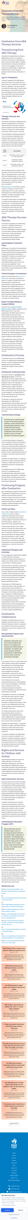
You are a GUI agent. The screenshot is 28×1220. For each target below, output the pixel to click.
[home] (5, 3)
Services (14, 1158)
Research (14, 1173)
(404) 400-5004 (15, 1186)
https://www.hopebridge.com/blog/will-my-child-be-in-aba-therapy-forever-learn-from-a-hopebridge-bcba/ (13, 916)
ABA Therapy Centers (14, 1180)
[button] (25, 2)
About (14, 1155)
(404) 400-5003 (15, 1189)
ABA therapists (9, 187)
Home (14, 1153)
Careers (14, 1160)
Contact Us (14, 1168)
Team (14, 1165)
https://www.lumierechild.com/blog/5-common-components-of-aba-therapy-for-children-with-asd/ (13, 922)
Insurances (14, 1163)
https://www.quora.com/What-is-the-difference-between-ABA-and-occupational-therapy (13, 891)
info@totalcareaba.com (15, 1192)
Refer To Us (14, 1178)
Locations (14, 1170)
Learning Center (14, 1175)
